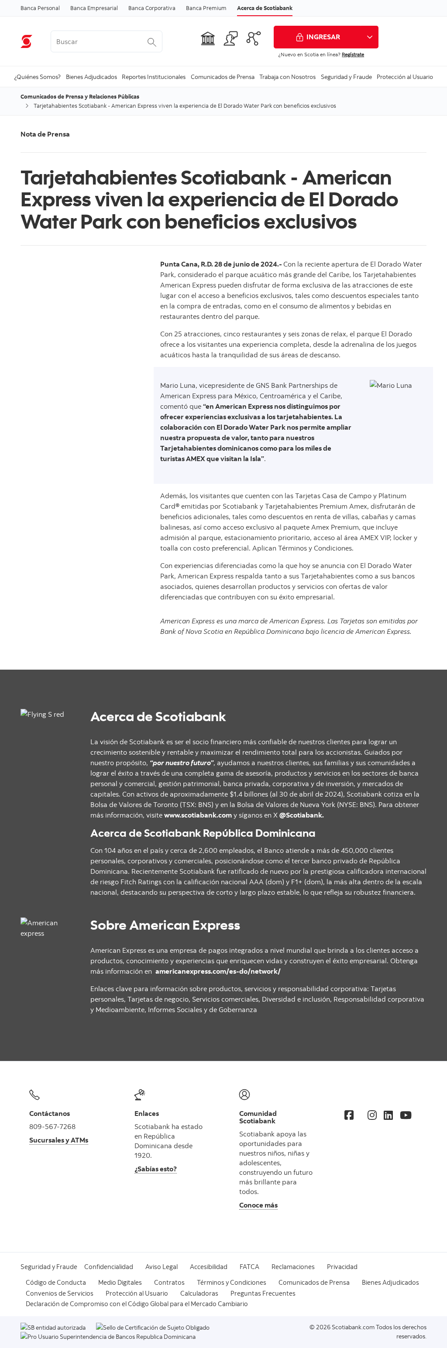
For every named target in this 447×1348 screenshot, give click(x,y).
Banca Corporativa (151, 7)
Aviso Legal (161, 1266)
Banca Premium (206, 7)
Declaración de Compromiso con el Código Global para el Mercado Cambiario (137, 1304)
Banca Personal (40, 7)
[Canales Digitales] (254, 38)
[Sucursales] (208, 38)
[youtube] (406, 1115)
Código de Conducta (56, 1282)
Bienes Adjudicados (390, 1282)
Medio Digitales (120, 1282)
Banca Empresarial (94, 7)
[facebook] (349, 1115)
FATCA (249, 1266)
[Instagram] (372, 1115)
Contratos (169, 1282)
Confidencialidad (108, 1266)
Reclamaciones (293, 1266)
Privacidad (342, 1266)
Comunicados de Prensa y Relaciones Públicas (80, 96)
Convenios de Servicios (59, 1293)
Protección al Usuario (137, 1293)
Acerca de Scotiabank (264, 7)
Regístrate (353, 54)
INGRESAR (323, 36)
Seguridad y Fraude (49, 1266)
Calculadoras (199, 1293)
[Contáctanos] (231, 38)
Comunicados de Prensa (314, 1282)
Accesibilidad (208, 1266)
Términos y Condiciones (231, 1282)
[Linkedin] (388, 1115)
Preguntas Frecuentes (263, 1293)
